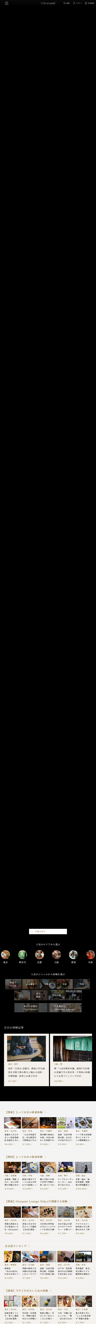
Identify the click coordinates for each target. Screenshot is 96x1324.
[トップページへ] (48, 3)
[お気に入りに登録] (43, 1059)
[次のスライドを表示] (90, 924)
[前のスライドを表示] (6, 924)
